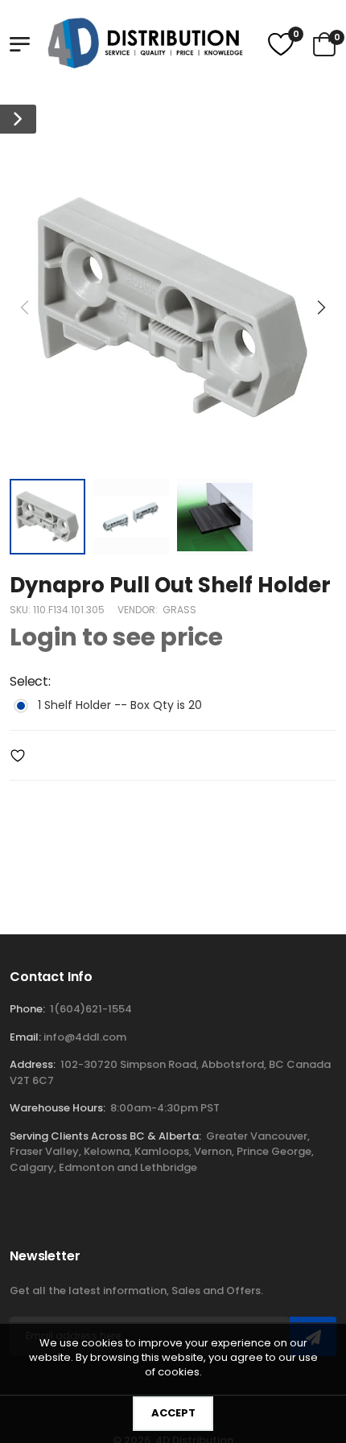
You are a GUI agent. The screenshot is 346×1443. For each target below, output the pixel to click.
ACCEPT (173, 1412)
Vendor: (138, 610)
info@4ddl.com (84, 1037)
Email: (25, 1037)
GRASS (179, 610)
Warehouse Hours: (57, 1107)
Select (30, 682)
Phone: (27, 1008)
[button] (320, 307)
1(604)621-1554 (91, 1008)
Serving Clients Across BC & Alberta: (105, 1136)
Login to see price (116, 638)
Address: (33, 1064)
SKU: (21, 610)
